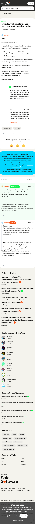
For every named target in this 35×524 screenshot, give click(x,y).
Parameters (18, 442)
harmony (9, 363)
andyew (6, 35)
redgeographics (11, 379)
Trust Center (20, 490)
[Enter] (3, 8)
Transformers (7, 13)
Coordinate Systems (8, 445)
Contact (10, 490)
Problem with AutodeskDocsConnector (12, 416)
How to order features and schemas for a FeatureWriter (17, 402)
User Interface (7, 438)
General (3, 284)
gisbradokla (10, 341)
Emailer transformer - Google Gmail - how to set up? (16, 410)
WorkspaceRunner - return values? (11, 422)
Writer (14, 434)
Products (12, 488)
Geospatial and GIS (20, 438)
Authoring (4, 305)
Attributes (6, 434)
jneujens (6, 186)
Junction (17, 128)
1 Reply (3, 419)
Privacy (28, 490)
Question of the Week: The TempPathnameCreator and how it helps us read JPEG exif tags (16, 279)
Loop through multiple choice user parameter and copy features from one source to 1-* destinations (15, 300)
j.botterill (9, 336)
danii (8, 357)
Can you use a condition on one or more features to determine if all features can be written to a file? (17, 320)
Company (4, 488)
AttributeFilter (7, 128)
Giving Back (21, 488)
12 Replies (4, 406)
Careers (3, 490)
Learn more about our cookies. (19, 511)
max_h (9, 384)
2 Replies (4, 398)
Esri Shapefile (7, 442)
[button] (2, 4)
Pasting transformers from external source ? (14, 396)
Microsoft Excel (22, 445)
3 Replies (4, 425)
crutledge (9, 347)
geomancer (10, 352)
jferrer (8, 374)
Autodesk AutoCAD (8, 449)
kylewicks (9, 368)
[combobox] (17, 8)
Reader (22, 434)
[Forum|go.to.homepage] (7, 3)
